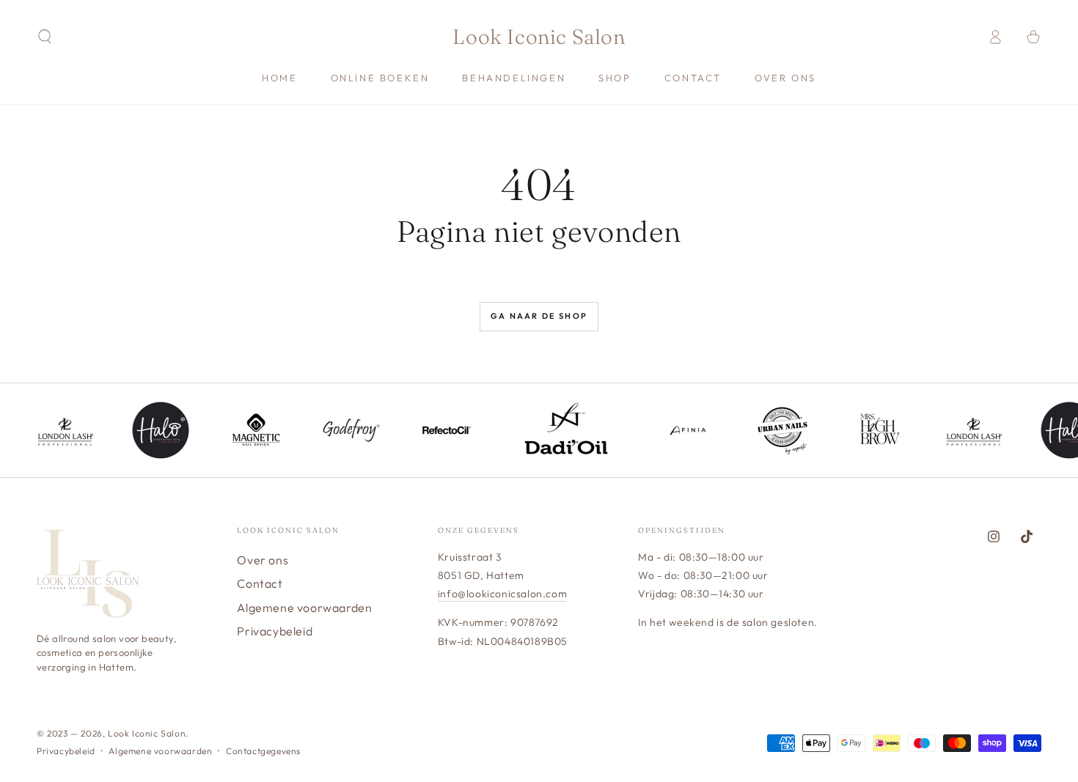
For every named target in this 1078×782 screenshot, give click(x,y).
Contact (259, 583)
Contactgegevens (263, 750)
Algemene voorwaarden (304, 607)
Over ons (262, 560)
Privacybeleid (274, 631)
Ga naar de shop (539, 316)
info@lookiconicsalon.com (502, 593)
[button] (45, 37)
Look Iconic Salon (147, 733)
